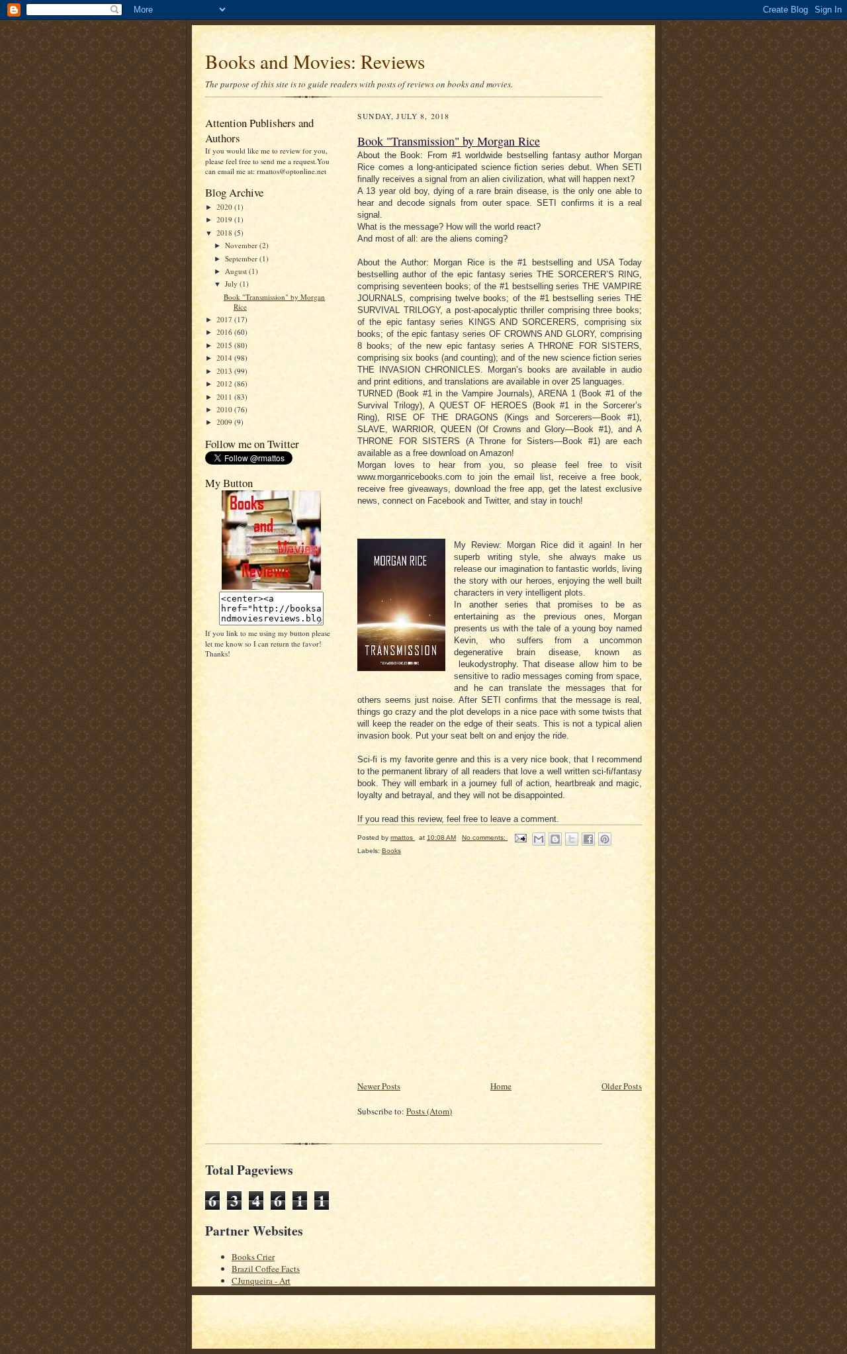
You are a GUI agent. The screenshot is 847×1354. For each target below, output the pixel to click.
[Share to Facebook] (588, 839)
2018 (225, 233)
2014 (225, 358)
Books (391, 850)
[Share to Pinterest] (604, 839)
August (237, 271)
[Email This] (538, 839)
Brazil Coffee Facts (266, 1269)
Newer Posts (378, 1086)
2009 (225, 422)
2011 (225, 397)
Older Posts (622, 1086)
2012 (225, 383)
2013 (225, 371)
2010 (225, 409)
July (232, 284)
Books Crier (253, 1257)
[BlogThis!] (555, 839)
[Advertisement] (456, 986)
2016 (225, 332)
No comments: (485, 837)
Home (501, 1086)
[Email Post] (520, 837)
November (242, 245)
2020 (225, 207)
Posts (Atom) (429, 1111)
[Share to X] (571, 839)
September (242, 258)
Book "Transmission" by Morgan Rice (448, 141)
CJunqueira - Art (261, 1280)
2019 (225, 219)
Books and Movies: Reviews (315, 61)
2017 (225, 319)
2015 (225, 345)
